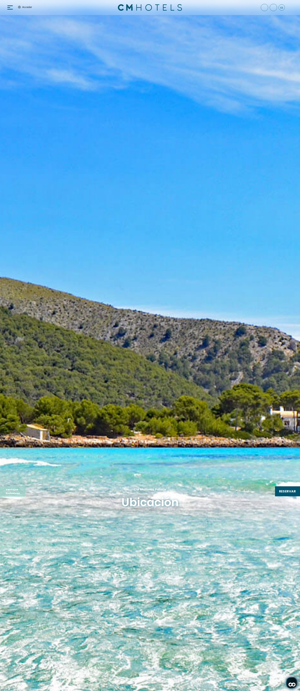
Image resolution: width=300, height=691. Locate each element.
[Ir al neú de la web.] (12, 7)
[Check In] (264, 7)
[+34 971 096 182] (273, 7)
